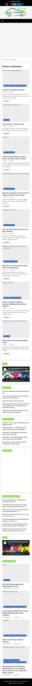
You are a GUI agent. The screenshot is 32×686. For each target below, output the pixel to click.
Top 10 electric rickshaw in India (13, 124)
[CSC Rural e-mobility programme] (16, 79)
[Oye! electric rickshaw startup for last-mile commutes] (16, 218)
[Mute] (25, 380)
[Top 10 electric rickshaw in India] (16, 113)
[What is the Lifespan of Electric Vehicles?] (16, 628)
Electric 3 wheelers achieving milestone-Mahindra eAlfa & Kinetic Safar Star (14, 304)
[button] (2, 20)
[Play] (4, 380)
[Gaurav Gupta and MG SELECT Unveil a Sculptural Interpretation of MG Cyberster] (16, 600)
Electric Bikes (5, 437)
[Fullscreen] (27, 380)
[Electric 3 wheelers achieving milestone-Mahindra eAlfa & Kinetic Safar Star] (16, 291)
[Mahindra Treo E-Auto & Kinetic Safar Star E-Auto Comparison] (16, 254)
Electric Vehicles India (9, 85)
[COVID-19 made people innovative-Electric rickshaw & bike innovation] (16, 145)
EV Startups (6, 336)
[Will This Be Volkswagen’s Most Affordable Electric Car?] (16, 573)
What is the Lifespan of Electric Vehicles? (13, 401)
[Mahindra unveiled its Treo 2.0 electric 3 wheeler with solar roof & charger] (16, 182)
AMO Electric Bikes (7, 427)
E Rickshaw (6, 120)
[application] (16, 374)
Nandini (5, 92)
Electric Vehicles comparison (10, 261)
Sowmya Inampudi (7, 588)
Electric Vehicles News (21, 85)
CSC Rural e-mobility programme (13, 90)
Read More (7, 101)
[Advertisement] (16, 39)
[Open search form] (30, 21)
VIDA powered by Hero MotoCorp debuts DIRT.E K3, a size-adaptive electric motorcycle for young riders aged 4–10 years (16, 405)
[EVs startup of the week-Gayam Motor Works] (16, 329)
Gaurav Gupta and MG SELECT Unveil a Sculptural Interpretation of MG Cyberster (15, 613)
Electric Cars (7, 580)
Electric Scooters (15, 660)
